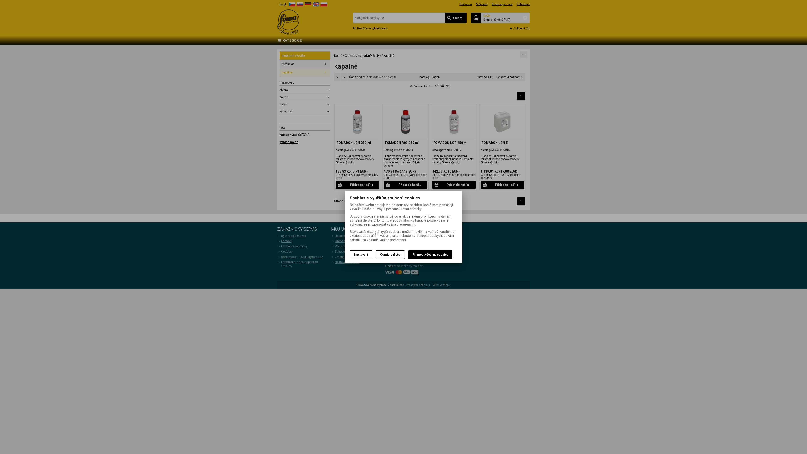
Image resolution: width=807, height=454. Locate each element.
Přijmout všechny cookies (430, 254)
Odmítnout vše (390, 254)
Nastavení (361, 254)
